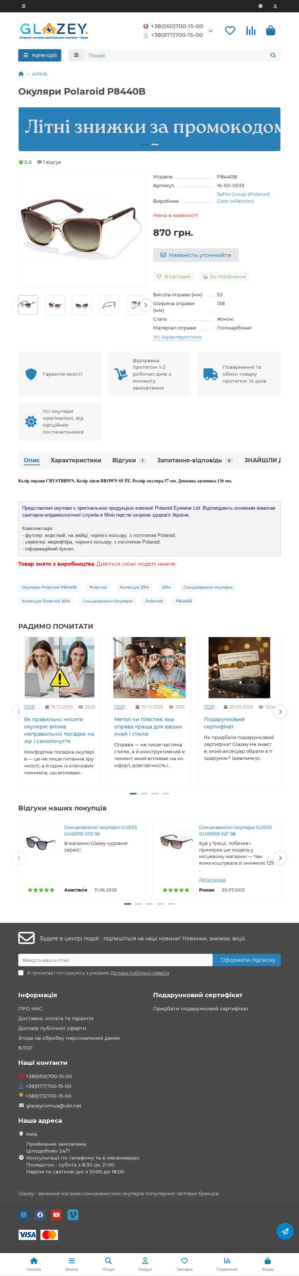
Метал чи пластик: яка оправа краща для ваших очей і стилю (148, 726)
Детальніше (212, 879)
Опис (32, 460)
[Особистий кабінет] (275, 6)
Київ (31, 1134)
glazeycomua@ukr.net (54, 1106)
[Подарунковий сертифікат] (239, 667)
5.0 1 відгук (42, 162)
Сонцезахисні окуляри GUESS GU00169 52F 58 (235, 831)
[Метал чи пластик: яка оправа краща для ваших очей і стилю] (150, 667)
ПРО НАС (30, 1008)
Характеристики (76, 460)
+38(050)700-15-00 (177, 26)
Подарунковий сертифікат (224, 723)
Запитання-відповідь (193, 460)
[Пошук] (273, 55)
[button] (30, 129)
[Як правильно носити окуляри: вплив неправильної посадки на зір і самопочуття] (60, 667)
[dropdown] (23, 6)
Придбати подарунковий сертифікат (201, 1008)
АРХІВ (39, 74)
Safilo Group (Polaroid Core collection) (243, 197)
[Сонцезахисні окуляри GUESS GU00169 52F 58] (176, 841)
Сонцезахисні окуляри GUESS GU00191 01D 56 (100, 831)
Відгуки (127, 460)
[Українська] (260, 6)
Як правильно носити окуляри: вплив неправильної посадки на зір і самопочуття (59, 730)
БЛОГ (25, 1048)
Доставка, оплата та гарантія (55, 1018)
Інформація (37, 995)
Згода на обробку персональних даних (69, 1038)
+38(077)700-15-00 (177, 34)
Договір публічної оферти (52, 1028)
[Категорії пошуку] (76, 55)
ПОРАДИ (32, 707)
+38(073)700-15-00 (48, 1096)
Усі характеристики (177, 337)
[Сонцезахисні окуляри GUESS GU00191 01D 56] (41, 841)
